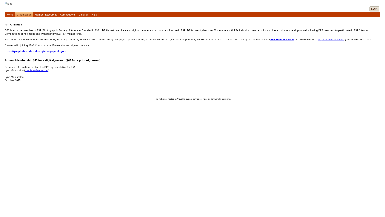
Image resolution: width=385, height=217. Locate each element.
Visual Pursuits (183, 98)
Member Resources (46, 14)
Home (9, 14)
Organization (24, 14)
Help (94, 14)
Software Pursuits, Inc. (221, 98)
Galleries (84, 14)
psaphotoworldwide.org (331, 39)
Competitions (67, 14)
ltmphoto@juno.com (36, 70)
